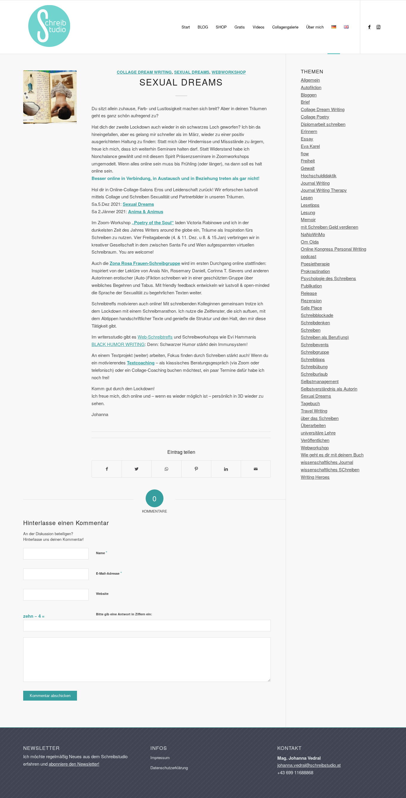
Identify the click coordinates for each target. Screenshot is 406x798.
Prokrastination (315, 271)
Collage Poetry (315, 116)
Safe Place (311, 307)
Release (309, 293)
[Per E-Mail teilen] (255, 469)
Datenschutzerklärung (169, 767)
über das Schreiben (320, 418)
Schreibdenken (315, 322)
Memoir (308, 219)
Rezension (311, 300)
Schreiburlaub (314, 374)
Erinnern (309, 131)
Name (101, 552)
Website (102, 593)
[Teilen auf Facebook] (107, 469)
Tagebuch (310, 403)
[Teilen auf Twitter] (136, 469)
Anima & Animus (145, 211)
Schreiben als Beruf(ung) (325, 337)
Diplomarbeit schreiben (323, 124)
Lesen (307, 197)
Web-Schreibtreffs (155, 337)
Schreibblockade (317, 315)
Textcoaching (141, 362)
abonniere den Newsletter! (74, 764)
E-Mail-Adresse (109, 573)
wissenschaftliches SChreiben (330, 469)
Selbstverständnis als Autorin (329, 388)
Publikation (311, 285)
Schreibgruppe (315, 352)
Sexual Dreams (191, 72)
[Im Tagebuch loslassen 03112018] (50, 97)
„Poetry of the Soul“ (153, 222)
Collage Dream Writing (144, 72)
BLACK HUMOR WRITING (118, 344)
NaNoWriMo (313, 234)
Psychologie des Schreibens (328, 278)
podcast (308, 256)
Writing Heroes (315, 477)
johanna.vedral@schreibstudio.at (309, 765)
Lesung (308, 212)
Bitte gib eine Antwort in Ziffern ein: (124, 614)
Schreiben (310, 330)
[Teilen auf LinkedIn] (226, 469)
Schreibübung (314, 366)
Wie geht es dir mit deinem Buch (332, 454)
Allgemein (310, 80)
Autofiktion (311, 87)
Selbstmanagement (320, 381)
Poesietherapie (315, 263)
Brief (305, 102)
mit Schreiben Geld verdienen (329, 227)
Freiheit (308, 160)
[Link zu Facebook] (369, 26)
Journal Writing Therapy (324, 190)
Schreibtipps (313, 359)
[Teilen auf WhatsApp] (166, 469)
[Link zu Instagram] (378, 26)
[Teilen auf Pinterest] (196, 469)
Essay (307, 138)
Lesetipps (310, 205)
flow (305, 153)
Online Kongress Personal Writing (333, 249)
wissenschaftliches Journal (327, 462)
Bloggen (309, 94)
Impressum (160, 757)
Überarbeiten (313, 425)
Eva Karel (310, 146)
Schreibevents (315, 344)
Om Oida (310, 241)
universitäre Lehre (318, 432)
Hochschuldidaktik (318, 175)
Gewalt (307, 168)
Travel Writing (314, 410)
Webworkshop (229, 72)
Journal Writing (315, 183)
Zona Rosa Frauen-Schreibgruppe (145, 263)
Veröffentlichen (315, 440)
